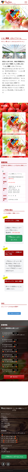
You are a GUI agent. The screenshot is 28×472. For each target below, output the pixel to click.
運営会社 (5, 448)
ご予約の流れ (6, 423)
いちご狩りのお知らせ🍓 (9, 436)
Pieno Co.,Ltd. (3, 470)
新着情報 (5, 427)
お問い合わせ (6, 451)
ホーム (4, 416)
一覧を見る (15, 377)
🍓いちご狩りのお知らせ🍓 (10, 440)
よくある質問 (6, 425)
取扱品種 (5, 419)
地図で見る (11, 178)
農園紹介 (5, 418)
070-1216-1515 (11, 182)
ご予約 (4, 450)
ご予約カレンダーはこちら (14, 238)
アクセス (5, 421)
